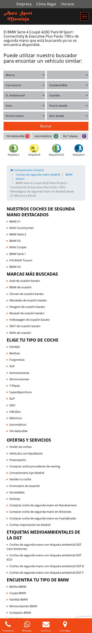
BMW (69, 174)
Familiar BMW (18, 599)
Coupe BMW (17, 593)
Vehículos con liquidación (26, 453)
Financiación (17, 460)
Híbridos (15, 412)
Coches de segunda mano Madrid (37, 174)
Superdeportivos (20, 392)
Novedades (17, 492)
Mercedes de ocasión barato (28, 300)
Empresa (24, 4)
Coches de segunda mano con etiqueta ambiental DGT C (46, 573)
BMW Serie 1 (17, 254)
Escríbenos (46, 630)
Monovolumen (19, 379)
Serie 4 (19, 179)
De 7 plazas (70, 136)
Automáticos (43, 136)
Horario (67, 4)
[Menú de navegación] (84, 16)
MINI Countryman (21, 228)
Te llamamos (8, 630)
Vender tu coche (20, 479)
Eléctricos (15, 418)
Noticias (14, 499)
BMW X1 (15, 221)
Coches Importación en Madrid (29, 525)
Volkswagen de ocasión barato (29, 320)
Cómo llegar (46, 4)
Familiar (14, 347)
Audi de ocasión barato (24, 281)
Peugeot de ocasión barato (27, 307)
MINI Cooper (18, 247)
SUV (12, 366)
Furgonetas (17, 360)
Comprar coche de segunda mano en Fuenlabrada (42, 518)
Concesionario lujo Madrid (26, 473)
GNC (12, 405)
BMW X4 (15, 267)
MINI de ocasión (20, 333)
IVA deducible (15, 136)
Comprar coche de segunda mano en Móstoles (40, 512)
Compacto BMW (20, 613)
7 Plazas (14, 386)
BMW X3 (15, 241)
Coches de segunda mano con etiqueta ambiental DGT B (46, 566)
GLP (12, 399)
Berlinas (14, 353)
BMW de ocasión (20, 287)
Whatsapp (27, 630)
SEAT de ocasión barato (24, 326)
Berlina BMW (17, 587)
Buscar (46, 126)
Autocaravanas (19, 373)
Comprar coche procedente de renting (34, 466)
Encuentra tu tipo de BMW (38, 580)
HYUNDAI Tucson (20, 260)
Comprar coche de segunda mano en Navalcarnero (43, 505)
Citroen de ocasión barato (26, 294)
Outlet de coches (20, 447)
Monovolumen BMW (23, 606)
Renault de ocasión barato (26, 313)
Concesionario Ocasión (28, 170)
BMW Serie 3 (17, 234)
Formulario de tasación (24, 486)
